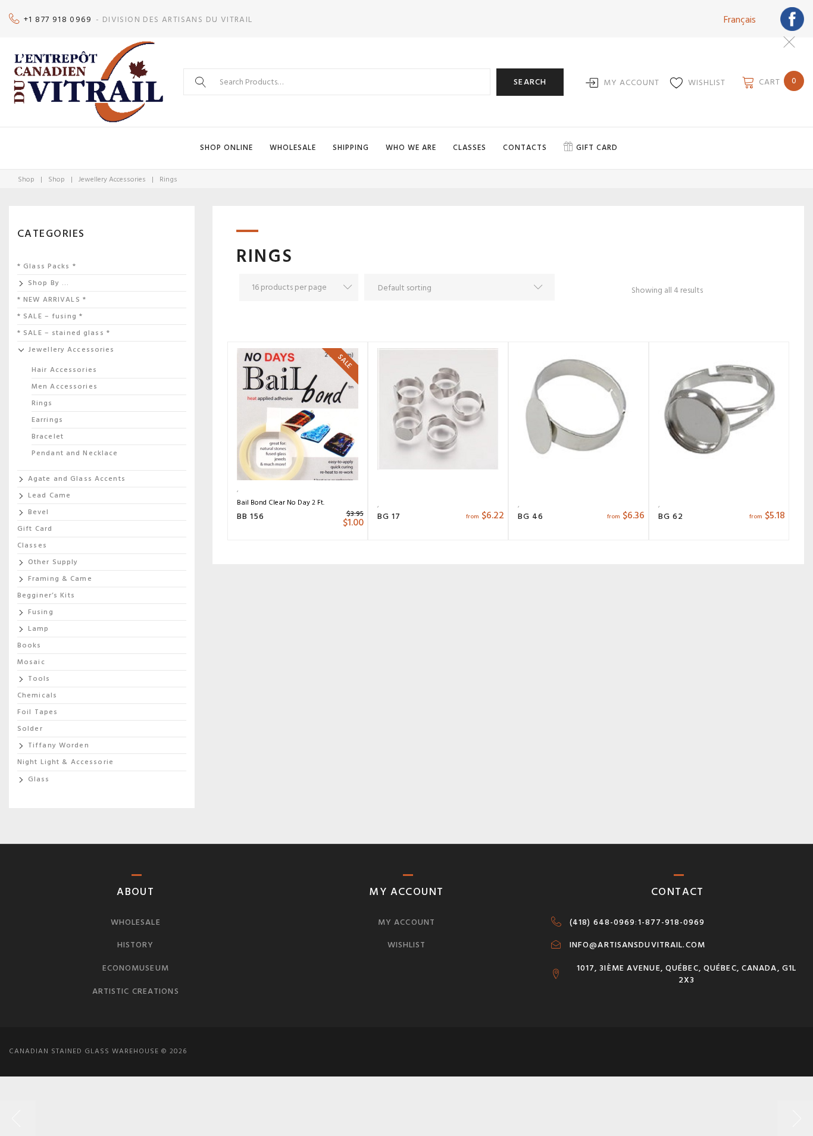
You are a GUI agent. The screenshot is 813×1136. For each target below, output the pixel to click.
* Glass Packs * (46, 266)
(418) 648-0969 (603, 922)
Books (29, 645)
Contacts (525, 148)
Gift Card (34, 529)
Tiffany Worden (58, 745)
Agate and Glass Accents (77, 479)
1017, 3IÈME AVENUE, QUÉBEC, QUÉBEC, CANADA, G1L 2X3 (687, 974)
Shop (26, 179)
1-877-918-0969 (671, 922)
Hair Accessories (64, 370)
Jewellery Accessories (112, 179)
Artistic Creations (135, 991)
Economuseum (135, 968)
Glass (39, 779)
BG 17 (389, 516)
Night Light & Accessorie (65, 762)
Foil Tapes (37, 712)
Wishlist (707, 82)
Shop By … (48, 283)
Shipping (351, 148)
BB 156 (251, 516)
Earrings (47, 420)
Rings (42, 403)
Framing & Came (60, 579)
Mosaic (31, 662)
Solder (30, 729)
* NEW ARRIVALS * (51, 300)
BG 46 (531, 516)
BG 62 (671, 516)
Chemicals (37, 695)
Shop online (226, 148)
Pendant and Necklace (75, 453)
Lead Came (49, 495)
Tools (39, 679)
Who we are (411, 148)
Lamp (38, 629)
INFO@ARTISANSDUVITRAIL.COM (637, 945)
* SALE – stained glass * (63, 333)
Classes (469, 148)
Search (530, 82)
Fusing (41, 612)
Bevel (38, 512)
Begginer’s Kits (46, 595)
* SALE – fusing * (50, 316)
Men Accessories (65, 386)
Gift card (597, 148)
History (135, 945)
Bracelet (48, 436)
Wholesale (293, 148)
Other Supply (53, 562)
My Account (631, 82)
